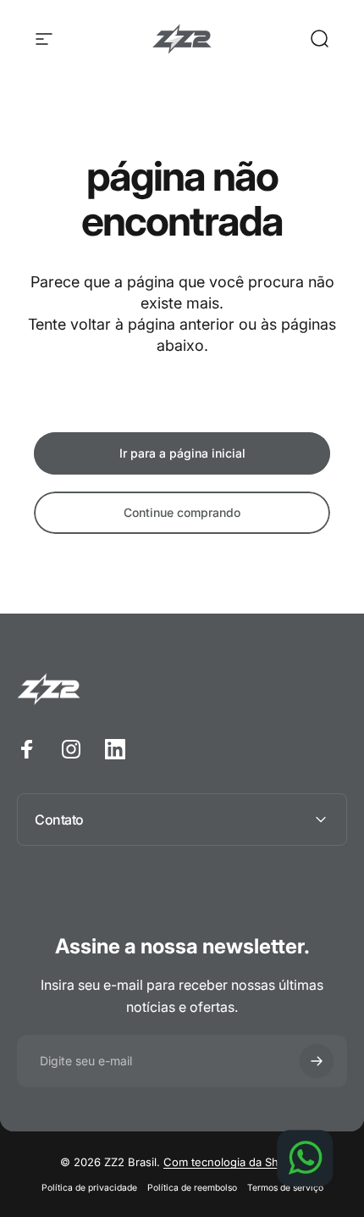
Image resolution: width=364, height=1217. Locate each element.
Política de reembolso (192, 1187)
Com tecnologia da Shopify (234, 1162)
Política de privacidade (89, 1187)
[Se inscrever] (317, 1061)
